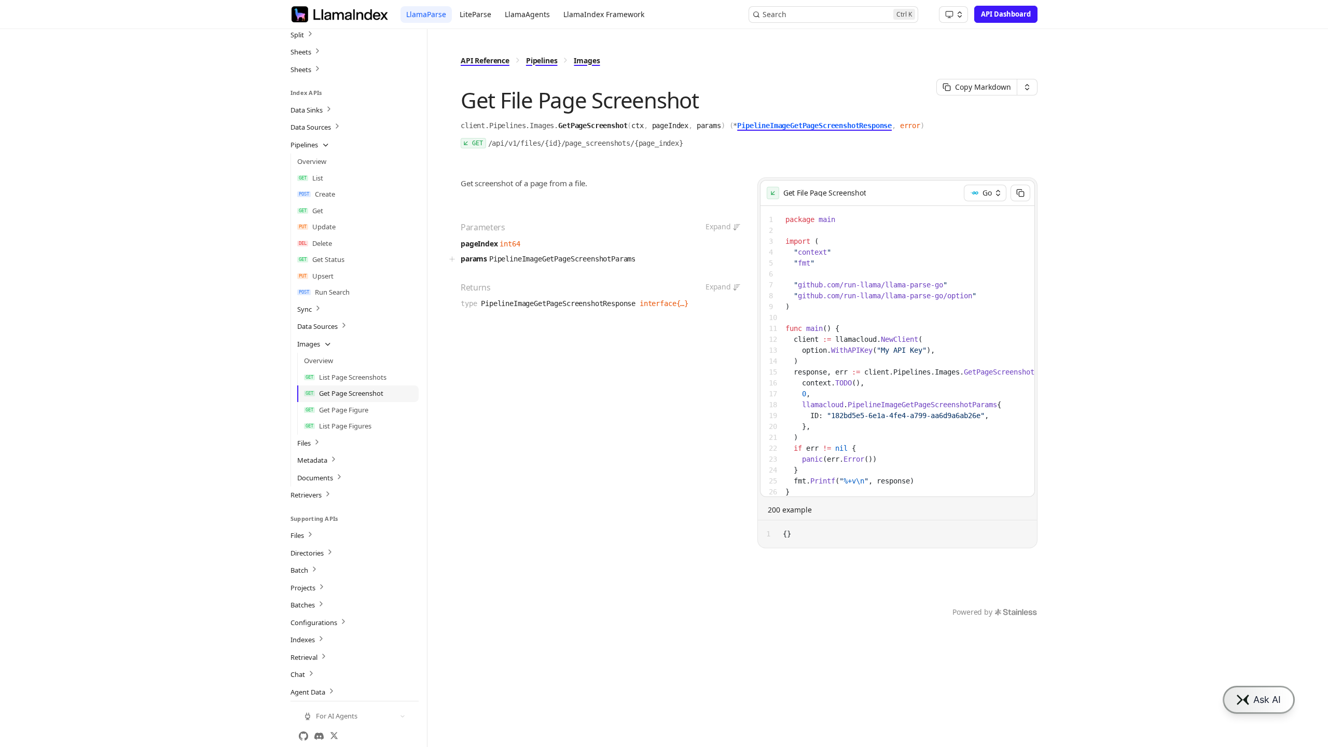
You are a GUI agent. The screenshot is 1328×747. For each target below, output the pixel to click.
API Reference (485, 60)
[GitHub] (303, 736)
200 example (790, 510)
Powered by (972, 612)
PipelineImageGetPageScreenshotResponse (814, 125)
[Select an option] (953, 14)
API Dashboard (1006, 14)
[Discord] (319, 736)
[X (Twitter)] (334, 736)
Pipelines (542, 60)
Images (587, 60)
